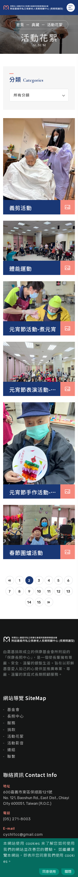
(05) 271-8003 (17, 819)
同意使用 (49, 872)
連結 (11, 750)
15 (39, 602)
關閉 (68, 872)
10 (39, 591)
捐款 (11, 729)
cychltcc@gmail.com (23, 834)
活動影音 (15, 743)
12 (59, 591)
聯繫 (11, 756)
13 (68, 591)
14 (29, 602)
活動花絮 (15, 736)
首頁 (20, 25)
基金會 (13, 709)
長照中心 (15, 716)
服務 (11, 723)
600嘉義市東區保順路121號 (36, 798)
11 (49, 591)
